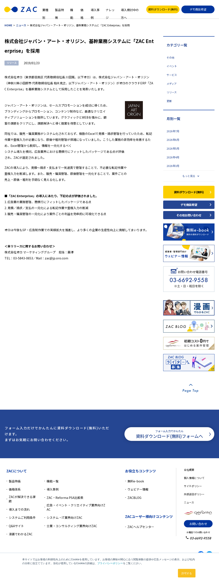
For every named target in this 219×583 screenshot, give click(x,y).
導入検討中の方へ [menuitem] (130, 9)
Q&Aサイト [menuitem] (16, 526)
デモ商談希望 (198, 9)
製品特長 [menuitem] (15, 481)
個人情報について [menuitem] (194, 478)
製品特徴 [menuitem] (59, 9)
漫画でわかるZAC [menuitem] (21, 534)
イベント (172, 66)
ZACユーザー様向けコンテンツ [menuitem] (149, 516)
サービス (172, 75)
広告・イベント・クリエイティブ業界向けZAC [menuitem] (76, 507)
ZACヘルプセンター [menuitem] (140, 527)
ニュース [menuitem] (189, 502)
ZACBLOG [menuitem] (134, 497)
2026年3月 (173, 166)
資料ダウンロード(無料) (163, 9)
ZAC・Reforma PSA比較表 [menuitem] (65, 497)
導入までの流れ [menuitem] (19, 509)
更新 (169, 101)
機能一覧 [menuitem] (53, 481)
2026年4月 (173, 157)
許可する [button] (187, 573)
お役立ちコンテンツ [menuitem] (140, 470)
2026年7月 (173, 131)
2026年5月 (173, 148)
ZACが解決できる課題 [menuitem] (22, 499)
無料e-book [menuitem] (135, 481)
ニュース (21, 25)
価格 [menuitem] (81, 9)
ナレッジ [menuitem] (110, 9)
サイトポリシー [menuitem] (193, 486)
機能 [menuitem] (71, 9)
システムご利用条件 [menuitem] (22, 517)
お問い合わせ (198, 524)
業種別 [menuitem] (45, 9)
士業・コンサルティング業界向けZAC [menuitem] (72, 526)
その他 (170, 57)
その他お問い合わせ (188, 215)
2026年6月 (173, 140)
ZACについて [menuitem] (16, 470)
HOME (8, 25)
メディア (172, 84)
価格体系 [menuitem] (15, 489)
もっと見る (188, 176)
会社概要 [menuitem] (189, 469)
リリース (172, 92)
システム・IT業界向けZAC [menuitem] (64, 517)
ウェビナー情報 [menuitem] (137, 489)
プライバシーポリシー (110, 563)
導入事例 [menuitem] (95, 9)
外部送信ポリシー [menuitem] (194, 494)
